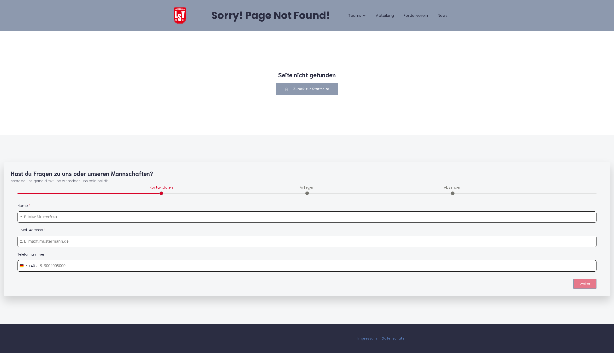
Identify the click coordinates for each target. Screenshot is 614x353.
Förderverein (415, 15)
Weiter (585, 283)
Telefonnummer (31, 254)
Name (24, 205)
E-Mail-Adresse (31, 229)
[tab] (161, 190)
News (442, 15)
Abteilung (385, 15)
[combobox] (26, 265)
